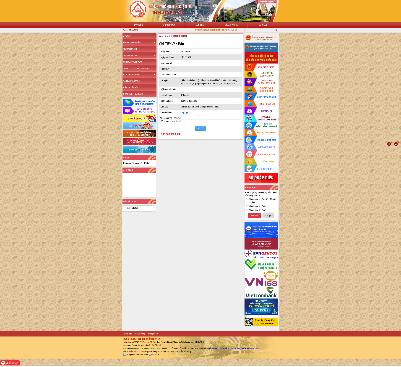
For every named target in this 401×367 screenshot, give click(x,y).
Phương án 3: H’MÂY (257, 210)
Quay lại (200, 128)
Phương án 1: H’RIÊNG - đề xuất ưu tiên (262, 201)
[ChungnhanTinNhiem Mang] (135, 354)
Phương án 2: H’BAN (257, 206)
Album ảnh (128, 170)
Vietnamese (262, 1)
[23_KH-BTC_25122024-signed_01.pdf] (187, 112)
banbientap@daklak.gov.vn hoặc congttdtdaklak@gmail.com (235, 348)
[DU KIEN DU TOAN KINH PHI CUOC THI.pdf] (183, 112)
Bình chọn (254, 215)
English (270, 1)
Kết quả (268, 215)
